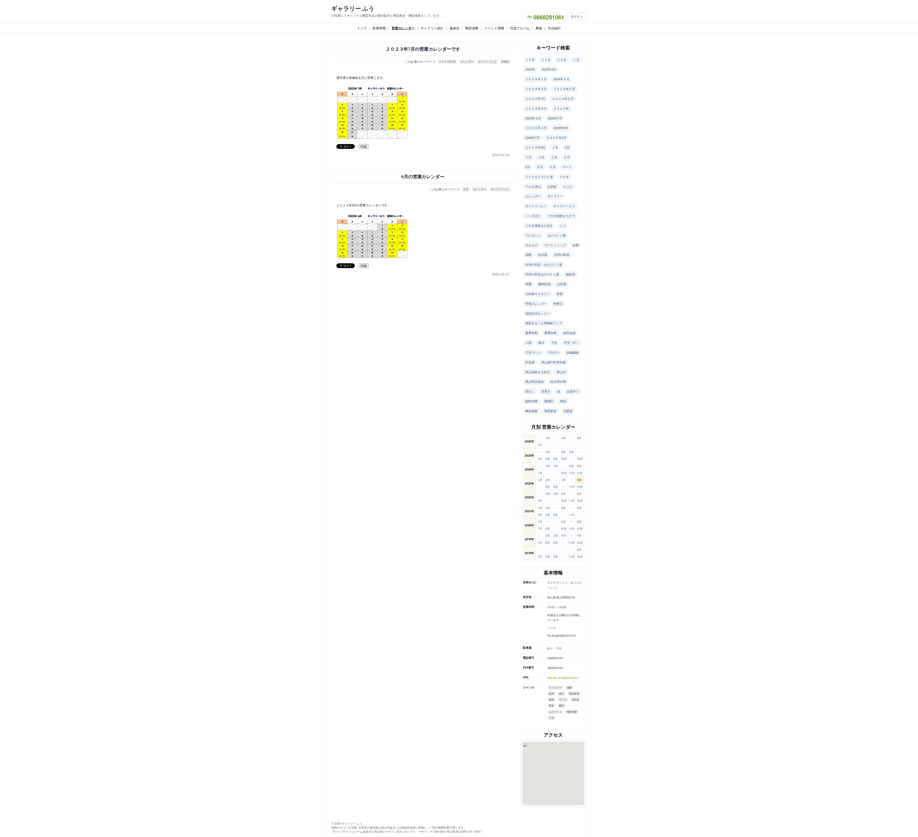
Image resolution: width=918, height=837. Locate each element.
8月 (548, 459)
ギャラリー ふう (352, 8)
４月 (541, 157)
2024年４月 (561, 79)
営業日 (505, 61)
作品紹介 (554, 28)
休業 (576, 245)
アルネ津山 (533, 186)
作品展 (542, 254)
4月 (563, 438)
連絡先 (454, 28)
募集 (539, 28)
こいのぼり (533, 215)
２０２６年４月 (536, 127)
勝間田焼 (544, 284)
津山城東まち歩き (537, 372)
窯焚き (546, 391)
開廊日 (549, 401)
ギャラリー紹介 (432, 28)
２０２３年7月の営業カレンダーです (423, 49)
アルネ (564, 176)
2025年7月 (555, 118)
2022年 (530, 69)
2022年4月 (549, 69)
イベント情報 (494, 28)
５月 (554, 157)
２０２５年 (561, 108)
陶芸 (563, 401)
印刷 (364, 146)
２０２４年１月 (536, 79)
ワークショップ (555, 245)
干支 (554, 342)
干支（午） (571, 342)
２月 (555, 147)
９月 (553, 167)
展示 (541, 342)
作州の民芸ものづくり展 (542, 274)
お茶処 (552, 186)
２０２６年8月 (556, 137)
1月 (540, 480)
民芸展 (530, 362)
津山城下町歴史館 (553, 362)
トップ (362, 28)
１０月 (530, 59)
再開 (528, 284)
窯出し (530, 391)
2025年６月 (533, 118)
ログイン (577, 16)
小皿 (528, 342)
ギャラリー (555, 196)
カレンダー (467, 61)
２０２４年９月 (536, 108)
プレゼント (533, 235)
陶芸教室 (550, 411)
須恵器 (568, 411)
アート (567, 167)
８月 (540, 167)
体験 (528, 254)
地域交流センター (537, 313)
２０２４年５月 (536, 88)
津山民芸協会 (534, 381)
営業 (560, 294)
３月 (528, 157)
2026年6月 (560, 127)
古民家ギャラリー (537, 294)
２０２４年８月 (563, 98)
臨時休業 (531, 401)
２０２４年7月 (447, 61)
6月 (527, 167)
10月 (564, 459)
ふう (563, 225)
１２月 (561, 59)
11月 (572, 473)
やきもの (531, 245)
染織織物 (572, 352)
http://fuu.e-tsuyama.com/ (563, 677)
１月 (576, 59)
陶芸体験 (472, 28)
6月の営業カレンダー (422, 176)
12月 (580, 459)
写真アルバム (520, 28)
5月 (571, 452)
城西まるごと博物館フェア (543, 323)
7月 (540, 445)
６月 (465, 189)
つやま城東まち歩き (539, 225)
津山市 (561, 372)
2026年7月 (532, 137)
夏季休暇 (531, 332)
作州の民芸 (562, 254)
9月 (555, 459)
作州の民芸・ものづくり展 (543, 264)
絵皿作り (573, 391)
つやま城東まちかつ (561, 215)
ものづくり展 (556, 235)
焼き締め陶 (558, 381)
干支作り (553, 352)
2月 (567, 147)
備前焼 (570, 274)
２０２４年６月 (564, 88)
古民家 (561, 284)
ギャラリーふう (487, 61)
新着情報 (379, 28)
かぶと (568, 186)
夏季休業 (550, 332)
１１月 (546, 59)
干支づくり (533, 352)
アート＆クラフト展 (539, 176)
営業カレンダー (403, 28)
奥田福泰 (569, 332)
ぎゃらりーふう (536, 206)
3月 (555, 466)
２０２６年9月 (535, 147)
